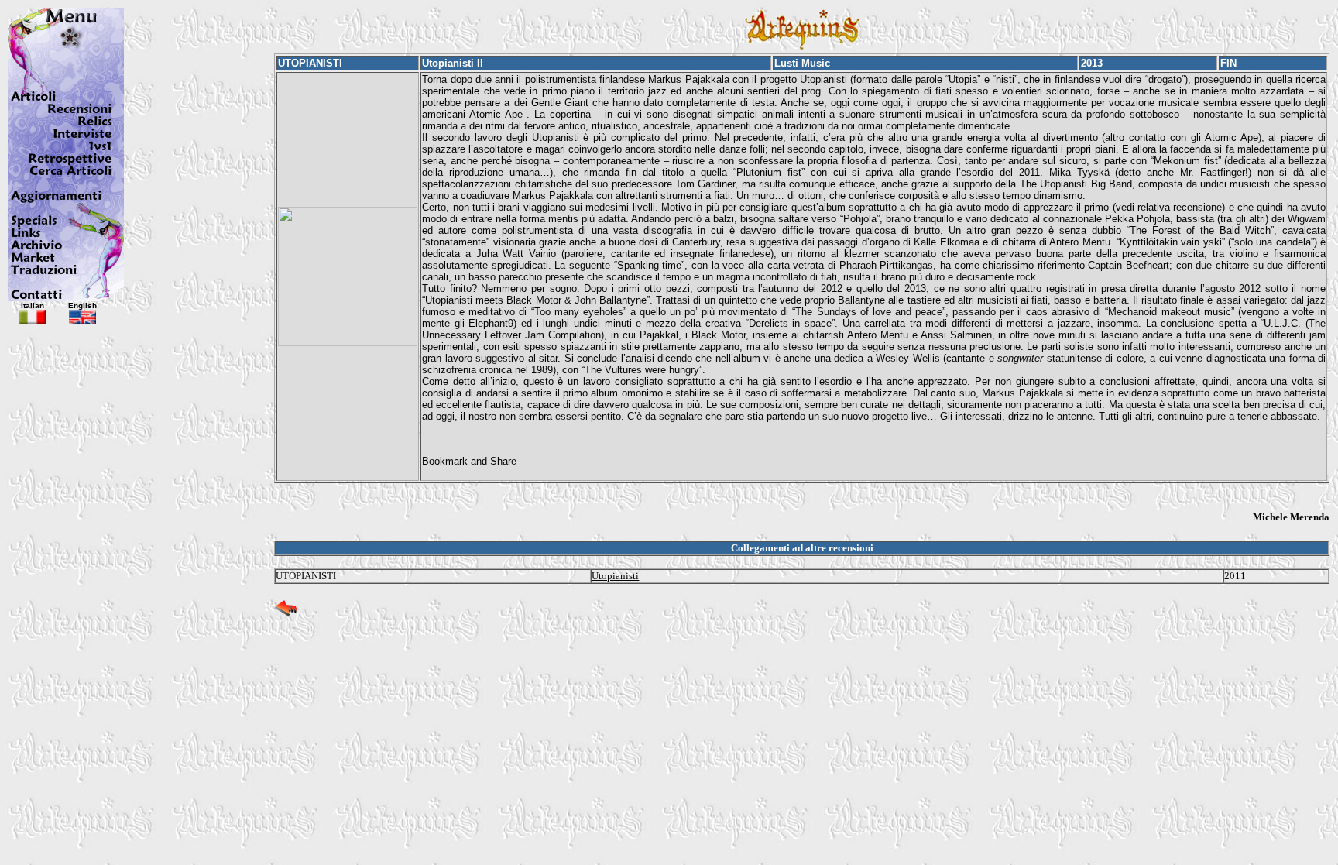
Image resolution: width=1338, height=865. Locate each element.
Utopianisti (615, 576)
